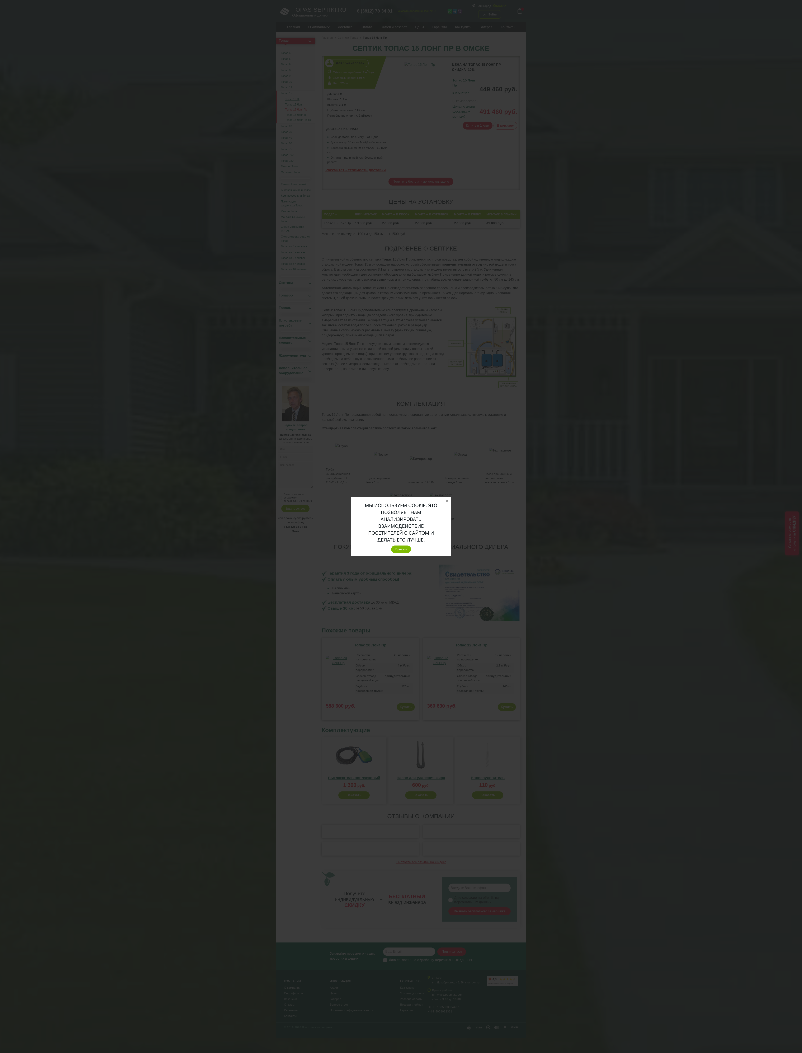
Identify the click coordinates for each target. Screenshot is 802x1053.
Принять (401, 549)
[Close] (447, 501)
